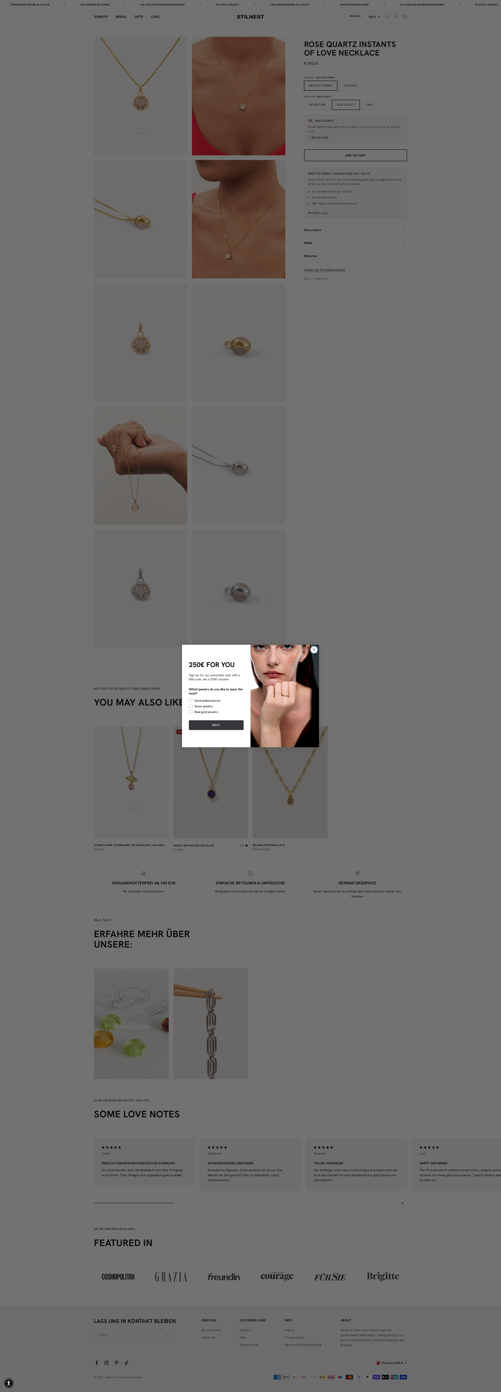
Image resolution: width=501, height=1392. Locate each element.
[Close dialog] (314, 649)
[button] (9, 1383)
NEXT (216, 725)
